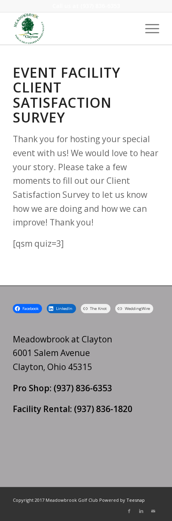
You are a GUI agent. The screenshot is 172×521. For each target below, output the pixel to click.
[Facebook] (129, 511)
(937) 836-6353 (100, 6)
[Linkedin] (141, 511)
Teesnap (135, 500)
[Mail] (153, 511)
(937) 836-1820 (103, 408)
